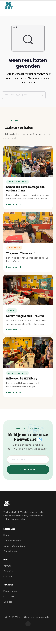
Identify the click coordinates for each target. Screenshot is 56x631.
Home (6, 535)
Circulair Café (10, 551)
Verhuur (7, 565)
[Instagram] (28, 623)
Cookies (7, 601)
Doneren (7, 576)
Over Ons (8, 571)
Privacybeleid (10, 591)
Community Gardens (14, 545)
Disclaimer (8, 596)
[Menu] (50, 6)
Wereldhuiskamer (12, 540)
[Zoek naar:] (24, 95)
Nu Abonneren (28, 469)
